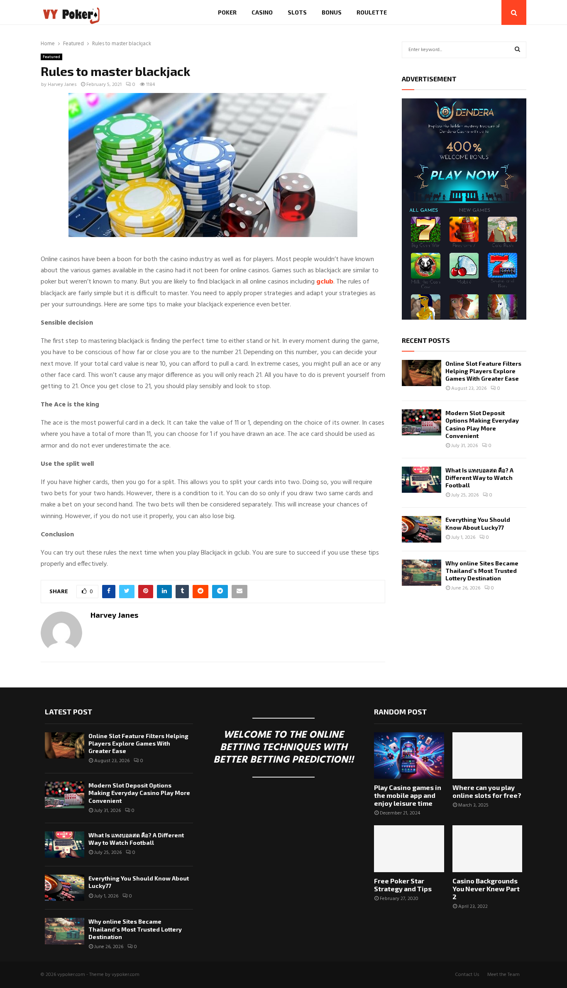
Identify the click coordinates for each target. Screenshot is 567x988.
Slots (297, 12)
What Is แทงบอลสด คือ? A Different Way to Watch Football (479, 478)
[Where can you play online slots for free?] (487, 755)
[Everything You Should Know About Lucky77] (421, 529)
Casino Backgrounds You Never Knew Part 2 (486, 888)
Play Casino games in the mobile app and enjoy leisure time (407, 795)
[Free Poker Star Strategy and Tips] (409, 848)
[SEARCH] (517, 50)
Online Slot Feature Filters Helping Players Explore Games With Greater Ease (483, 371)
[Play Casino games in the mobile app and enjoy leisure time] (409, 755)
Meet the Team (503, 974)
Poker (227, 12)
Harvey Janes (62, 85)
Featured (51, 57)
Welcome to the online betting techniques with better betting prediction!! (283, 747)
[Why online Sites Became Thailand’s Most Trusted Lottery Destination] (421, 573)
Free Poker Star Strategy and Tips (403, 885)
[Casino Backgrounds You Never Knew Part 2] (487, 848)
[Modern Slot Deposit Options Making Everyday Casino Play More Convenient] (421, 422)
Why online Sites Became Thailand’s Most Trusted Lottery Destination (481, 571)
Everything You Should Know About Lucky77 (477, 523)
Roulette (372, 12)
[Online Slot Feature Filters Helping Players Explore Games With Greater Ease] (421, 373)
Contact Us (467, 974)
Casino (262, 12)
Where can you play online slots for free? (486, 791)
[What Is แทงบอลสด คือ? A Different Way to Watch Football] (421, 480)
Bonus (332, 12)
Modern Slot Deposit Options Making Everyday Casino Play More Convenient (482, 424)
